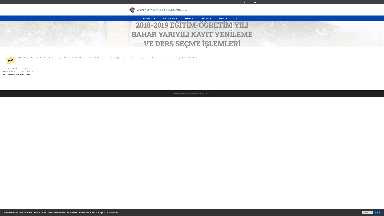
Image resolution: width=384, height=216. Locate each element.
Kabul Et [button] (377, 212)
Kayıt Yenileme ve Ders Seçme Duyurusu (17, 75)
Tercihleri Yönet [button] (367, 212)
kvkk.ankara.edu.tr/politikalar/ (89, 213)
